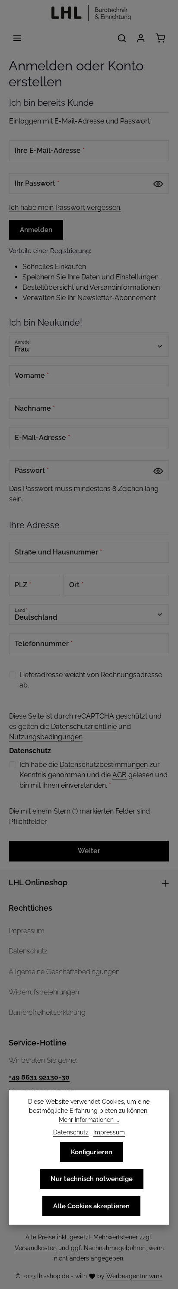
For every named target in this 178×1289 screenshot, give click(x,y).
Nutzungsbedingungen (46, 737)
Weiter (89, 851)
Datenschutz (28, 951)
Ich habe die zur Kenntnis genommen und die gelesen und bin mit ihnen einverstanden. (93, 774)
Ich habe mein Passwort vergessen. (65, 207)
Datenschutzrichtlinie (84, 726)
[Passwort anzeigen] (158, 183)
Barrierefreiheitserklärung (47, 1012)
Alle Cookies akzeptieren (91, 1206)
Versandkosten (36, 1248)
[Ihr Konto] (140, 38)
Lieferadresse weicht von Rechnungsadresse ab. (90, 680)
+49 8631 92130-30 (39, 1077)
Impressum (26, 931)
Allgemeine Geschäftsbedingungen (64, 972)
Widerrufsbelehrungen (44, 992)
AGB (119, 775)
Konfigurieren (91, 1152)
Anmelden (36, 229)
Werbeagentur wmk (134, 1276)
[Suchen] (121, 38)
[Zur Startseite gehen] (88, 13)
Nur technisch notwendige (92, 1178)
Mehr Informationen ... (89, 1119)
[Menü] (17, 38)
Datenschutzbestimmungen (104, 764)
